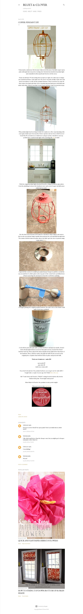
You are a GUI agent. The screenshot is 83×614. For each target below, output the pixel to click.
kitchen (25, 416)
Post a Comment (22, 464)
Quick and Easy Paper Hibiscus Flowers (38, 540)
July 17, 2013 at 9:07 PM (28, 431)
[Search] (64, 4)
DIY (22, 416)
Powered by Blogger (43, 606)
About (30, 11)
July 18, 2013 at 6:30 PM (28, 451)
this (54, 137)
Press (39, 11)
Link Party (47, 386)
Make (34, 11)
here (44, 240)
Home (25, 11)
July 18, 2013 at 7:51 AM (28, 442)
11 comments (25, 596)
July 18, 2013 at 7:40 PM (28, 460)
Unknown (25, 425)
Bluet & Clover (35, 5)
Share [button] (19, 414)
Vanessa (25, 436)
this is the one (54, 373)
